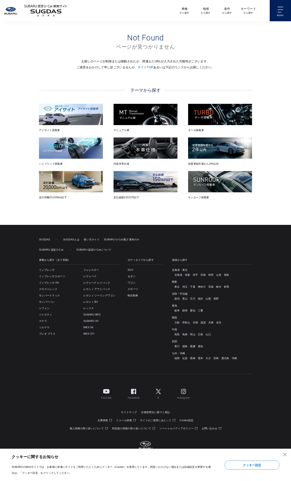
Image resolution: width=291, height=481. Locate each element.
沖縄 (234, 358)
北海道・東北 (180, 269)
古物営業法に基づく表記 (155, 412)
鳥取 (177, 334)
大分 (208, 358)
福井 (200, 298)
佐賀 (185, 358)
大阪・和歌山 (182, 322)
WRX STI (88, 333)
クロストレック (48, 289)
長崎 (192, 358)
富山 (185, 298)
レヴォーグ (90, 276)
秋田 (211, 274)
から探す (184, 10)
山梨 (208, 298)
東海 (174, 305)
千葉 (192, 286)
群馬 (226, 286)
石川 (192, 298)
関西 (174, 317)
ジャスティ (45, 314)
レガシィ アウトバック (96, 289)
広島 (200, 334)
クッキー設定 (252, 465)
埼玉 (185, 286)
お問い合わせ (210, 428)
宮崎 (216, 358)
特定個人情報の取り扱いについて (132, 428)
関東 (174, 281)
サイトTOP (145, 67)
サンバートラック (49, 295)
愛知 (192, 310)
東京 (177, 286)
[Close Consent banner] (285, 454)
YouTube (106, 397)
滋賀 (203, 322)
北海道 (178, 274)
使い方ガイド (91, 239)
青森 (187, 274)
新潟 (177, 298)
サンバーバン (47, 301)
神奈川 (202, 286)
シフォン (44, 308)
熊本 (200, 358)
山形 (218, 274)
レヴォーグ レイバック (96, 282)
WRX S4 (88, 327)
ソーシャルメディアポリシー (176, 428)
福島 (226, 274)
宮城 (203, 274)
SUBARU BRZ (92, 314)
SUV (130, 269)
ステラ (43, 321)
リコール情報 (124, 420)
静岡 (185, 310)
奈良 (219, 322)
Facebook (134, 397)
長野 (216, 298)
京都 (195, 322)
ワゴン (131, 282)
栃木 (218, 286)
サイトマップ (129, 412)
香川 (177, 346)
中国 (174, 329)
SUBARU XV (91, 321)
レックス (88, 308)
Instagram (183, 397)
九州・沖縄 (178, 353)
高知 (200, 346)
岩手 (195, 274)
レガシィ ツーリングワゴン (99, 295)
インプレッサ (47, 269)
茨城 (211, 286)
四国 (174, 341)
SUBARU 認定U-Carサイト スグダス (45, 10)
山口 (208, 334)
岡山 (192, 334)
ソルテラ (44, 327)
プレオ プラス (47, 333)
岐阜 (177, 310)
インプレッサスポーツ (52, 276)
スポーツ (133, 289)
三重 (200, 310)
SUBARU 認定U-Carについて (93, 249)
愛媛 (192, 346)
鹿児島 (225, 358)
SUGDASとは (71, 239)
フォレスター (91, 269)
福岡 (177, 358)
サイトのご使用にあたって (156, 420)
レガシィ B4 (90, 301)
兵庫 (211, 322)
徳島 (185, 346)
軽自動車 (133, 295)
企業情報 (103, 420)
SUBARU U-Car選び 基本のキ (122, 239)
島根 (185, 334)
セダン (131, 276)
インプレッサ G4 (49, 282)
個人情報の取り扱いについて (87, 428)
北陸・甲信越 (180, 293)
